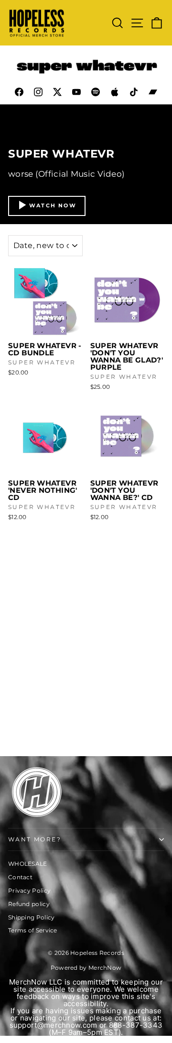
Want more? (34, 839)
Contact (20, 877)
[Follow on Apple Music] (114, 92)
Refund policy (29, 903)
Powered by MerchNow (86, 967)
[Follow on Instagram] (38, 92)
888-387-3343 (136, 1025)
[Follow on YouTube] (76, 92)
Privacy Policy (29, 890)
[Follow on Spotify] (95, 92)
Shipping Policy (31, 917)
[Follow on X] (57, 92)
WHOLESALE (27, 863)
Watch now (52, 205)
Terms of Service (32, 930)
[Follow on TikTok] (133, 92)
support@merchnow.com (53, 1025)
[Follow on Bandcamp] (152, 92)
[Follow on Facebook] (19, 92)
